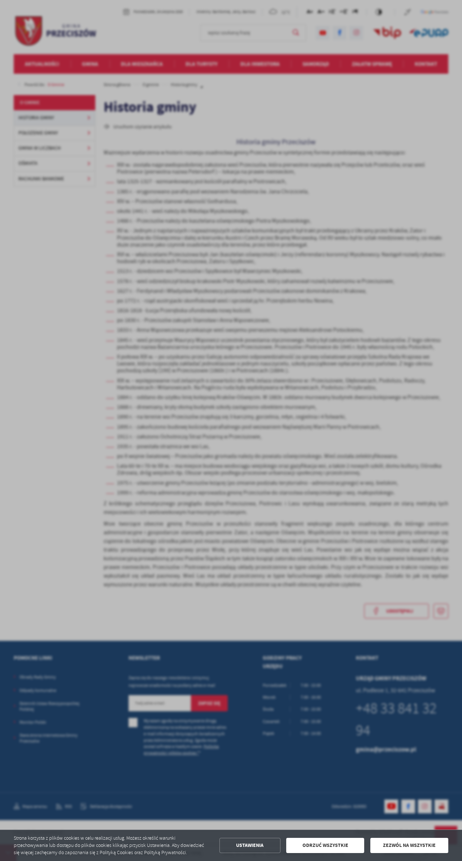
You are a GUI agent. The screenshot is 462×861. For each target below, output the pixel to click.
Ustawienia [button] (249, 845)
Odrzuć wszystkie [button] (325, 845)
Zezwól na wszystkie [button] (409, 845)
